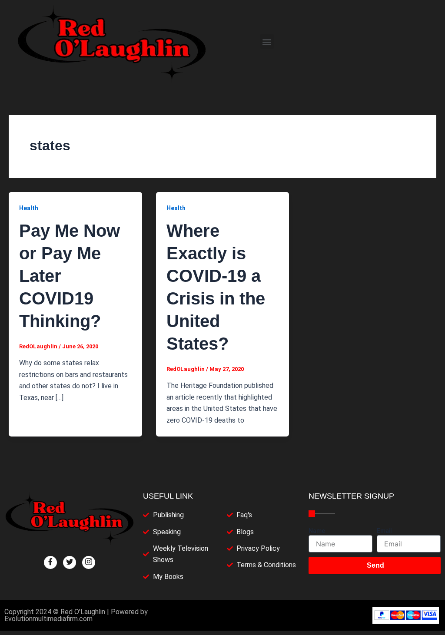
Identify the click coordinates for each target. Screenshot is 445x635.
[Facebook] (50, 562)
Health (28, 208)
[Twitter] (69, 562)
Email (384, 530)
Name (317, 530)
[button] (267, 41)
